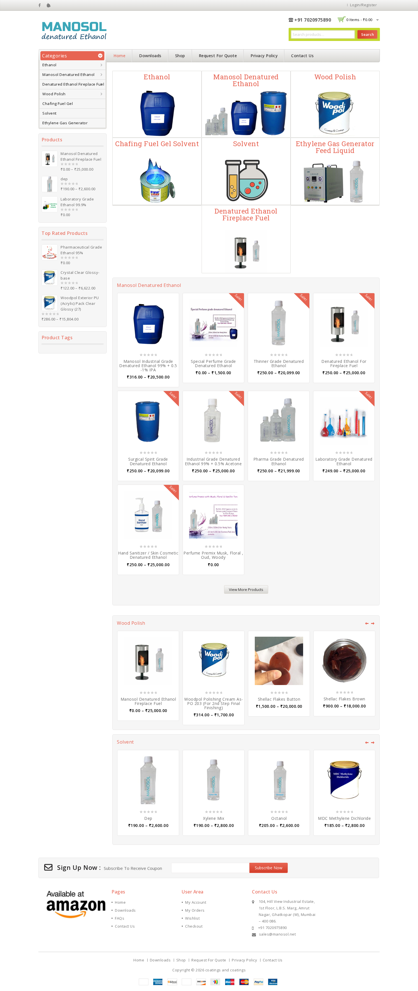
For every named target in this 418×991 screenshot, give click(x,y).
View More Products (246, 589)
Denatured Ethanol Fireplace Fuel (73, 84)
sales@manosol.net (277, 934)
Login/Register (363, 4)
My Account (195, 902)
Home (119, 55)
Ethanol (49, 64)
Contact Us (302, 55)
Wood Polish (54, 93)
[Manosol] (73, 29)
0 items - (359, 19)
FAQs (119, 918)
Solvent (49, 113)
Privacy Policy (264, 55)
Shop (180, 55)
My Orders (195, 910)
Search (367, 34)
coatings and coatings (225, 970)
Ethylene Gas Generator (65, 122)
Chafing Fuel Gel (57, 103)
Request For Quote (218, 55)
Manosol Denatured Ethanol (68, 74)
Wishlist (192, 918)
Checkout (193, 926)
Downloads (150, 55)
